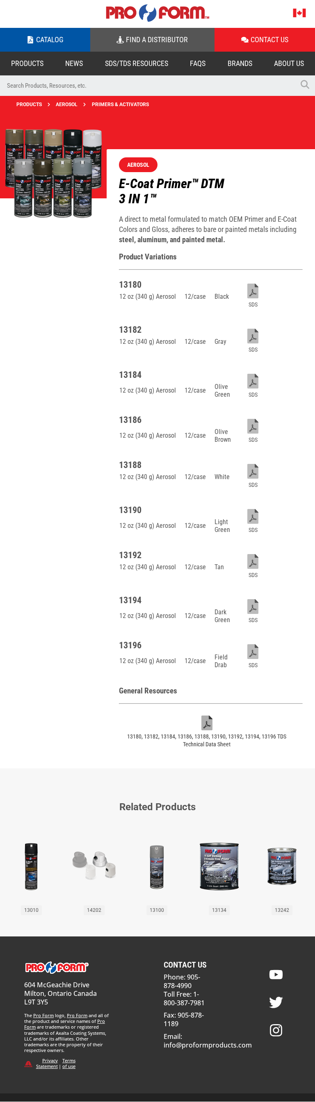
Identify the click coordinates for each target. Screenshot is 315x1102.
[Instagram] (276, 1030)
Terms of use (68, 1063)
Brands (240, 63)
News (74, 63)
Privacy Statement (47, 1063)
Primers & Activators (120, 104)
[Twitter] (276, 1002)
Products (27, 63)
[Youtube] (276, 974)
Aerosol (67, 104)
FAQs (197, 63)
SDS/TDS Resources (136, 63)
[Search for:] (147, 85)
